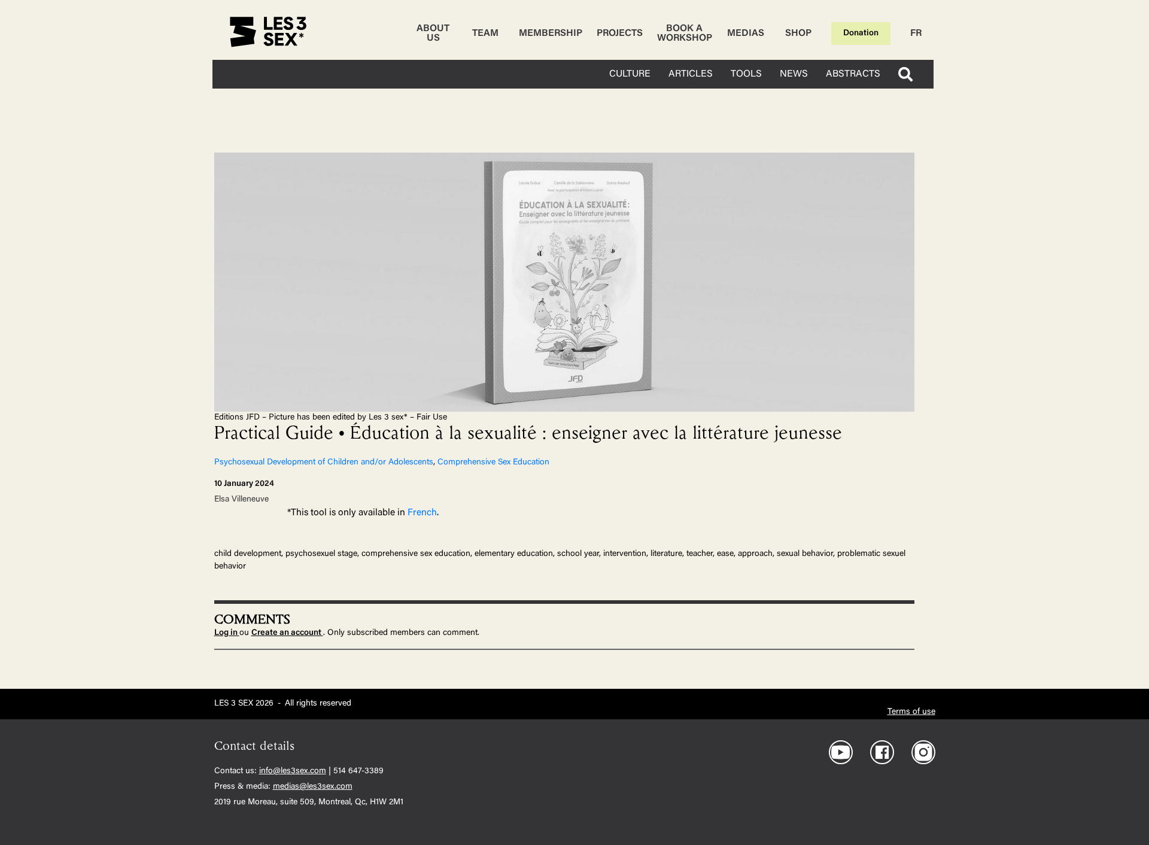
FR (916, 33)
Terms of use (911, 712)
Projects (620, 33)
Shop (798, 33)
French (422, 513)
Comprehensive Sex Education (493, 462)
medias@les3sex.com (312, 787)
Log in (226, 633)
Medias (745, 33)
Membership (550, 33)
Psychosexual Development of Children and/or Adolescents (323, 462)
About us (433, 33)
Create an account (287, 633)
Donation (861, 33)
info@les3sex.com (292, 771)
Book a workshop (684, 33)
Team (485, 33)
